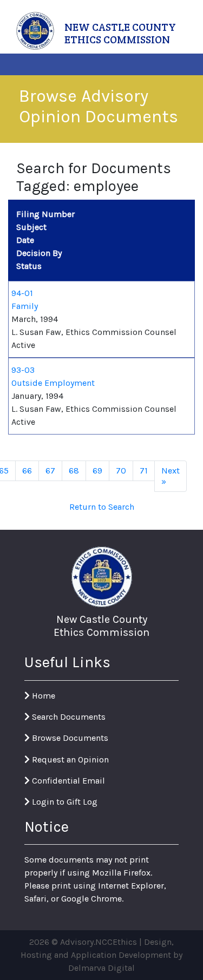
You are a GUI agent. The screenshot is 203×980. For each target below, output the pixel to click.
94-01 (22, 293)
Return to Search (101, 507)
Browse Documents (69, 738)
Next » (170, 475)
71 (144, 470)
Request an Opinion (69, 759)
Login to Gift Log (63, 802)
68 (74, 470)
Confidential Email (67, 780)
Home (42, 695)
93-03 (23, 370)
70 (121, 470)
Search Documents (68, 717)
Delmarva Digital (101, 968)
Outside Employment (53, 383)
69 (97, 470)
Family (24, 306)
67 (50, 470)
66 (27, 470)
